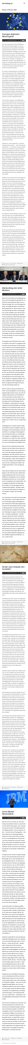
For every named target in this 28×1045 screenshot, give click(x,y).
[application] (14, 40)
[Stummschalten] (20, 40)
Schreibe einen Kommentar (9, 264)
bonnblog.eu (7, 3)
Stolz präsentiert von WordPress (9, 1043)
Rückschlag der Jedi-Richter (12, 289)
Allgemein (21, 263)
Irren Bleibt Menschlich (8, 812)
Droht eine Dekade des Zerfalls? (13, 567)
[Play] (3, 40)
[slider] (24, 40)
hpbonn (14, 263)
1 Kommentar (6, 788)
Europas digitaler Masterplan (11, 35)
